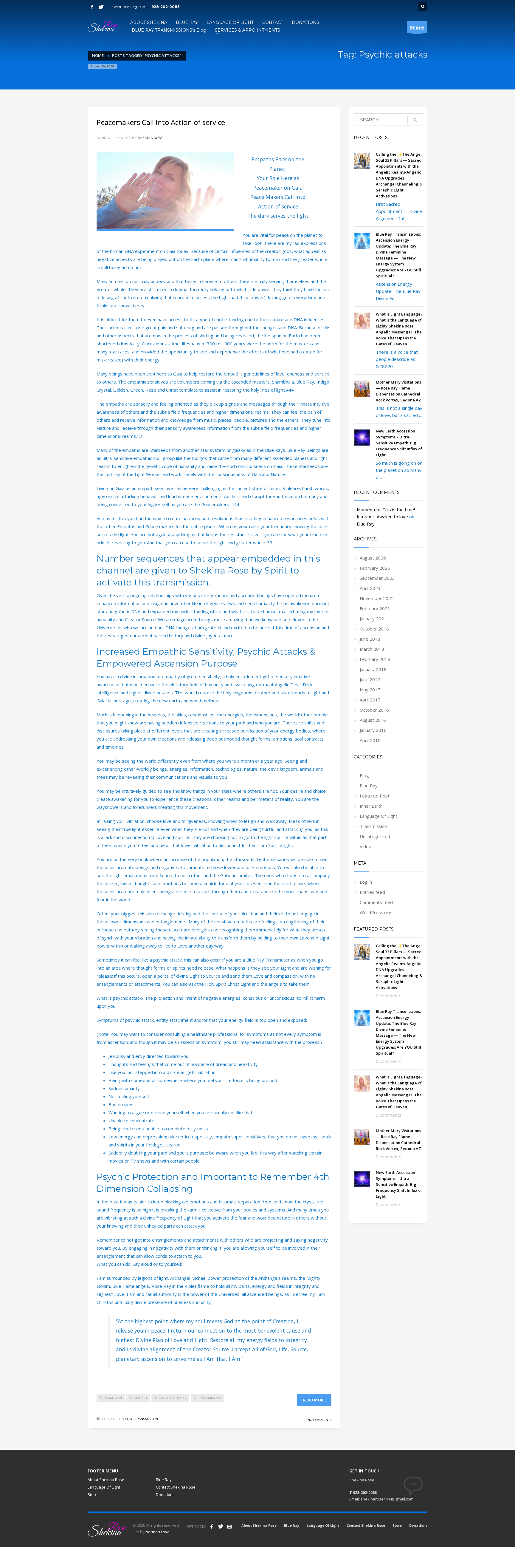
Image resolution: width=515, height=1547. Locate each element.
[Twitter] (101, 6)
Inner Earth (371, 806)
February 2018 (375, 659)
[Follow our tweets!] (220, 1526)
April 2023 (370, 588)
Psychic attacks (172, 1398)
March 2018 (372, 649)
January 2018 (373, 669)
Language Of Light (378, 816)
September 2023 (377, 578)
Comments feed (376, 902)
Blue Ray (366, 524)
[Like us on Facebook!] (211, 1526)
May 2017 (370, 690)
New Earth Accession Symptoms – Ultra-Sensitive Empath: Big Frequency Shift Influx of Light (399, 443)
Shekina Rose (150, 138)
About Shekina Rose (106, 1479)
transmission (209, 1398)
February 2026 (375, 568)
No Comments (319, 1420)
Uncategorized (375, 836)
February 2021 (375, 608)
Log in (366, 882)
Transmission (146, 1419)
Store (92, 1494)
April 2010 (370, 740)
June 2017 (370, 679)
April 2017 (370, 700)
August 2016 (373, 720)
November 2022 (377, 598)
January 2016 (373, 730)
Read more (314, 1400)
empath (140, 1398)
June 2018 (370, 639)
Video (365, 846)
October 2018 (374, 629)
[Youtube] (229, 1526)
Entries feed (372, 892)
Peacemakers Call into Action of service (161, 122)
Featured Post (375, 796)
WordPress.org (375, 912)
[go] (415, 120)
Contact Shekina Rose (176, 1487)
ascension (113, 1398)
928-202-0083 (165, 6)
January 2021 (373, 619)
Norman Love (157, 1531)
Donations (165, 1494)
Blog (129, 1419)
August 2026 (373, 558)
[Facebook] (92, 6)
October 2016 (374, 710)
